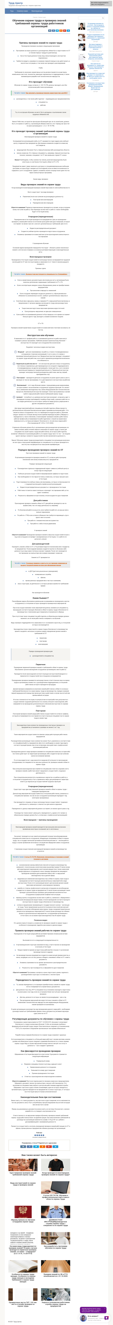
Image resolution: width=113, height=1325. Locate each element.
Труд (11, 11)
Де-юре (95, 41)
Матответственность (95, 32)
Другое (96, 70)
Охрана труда (95, 61)
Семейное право (22, 11)
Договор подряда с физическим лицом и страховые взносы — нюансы (96, 47)
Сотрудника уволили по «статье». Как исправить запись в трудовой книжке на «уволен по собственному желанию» (96, 27)
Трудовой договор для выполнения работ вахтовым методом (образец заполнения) (95, 56)
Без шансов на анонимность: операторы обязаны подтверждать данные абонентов (95, 66)
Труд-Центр (15, 3)
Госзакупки (95, 80)
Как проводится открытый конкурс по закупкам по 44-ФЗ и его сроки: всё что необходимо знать (96, 76)
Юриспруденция (37, 11)
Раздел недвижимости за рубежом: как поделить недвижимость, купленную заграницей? (96, 37)
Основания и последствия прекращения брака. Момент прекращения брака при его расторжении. (95, 86)
